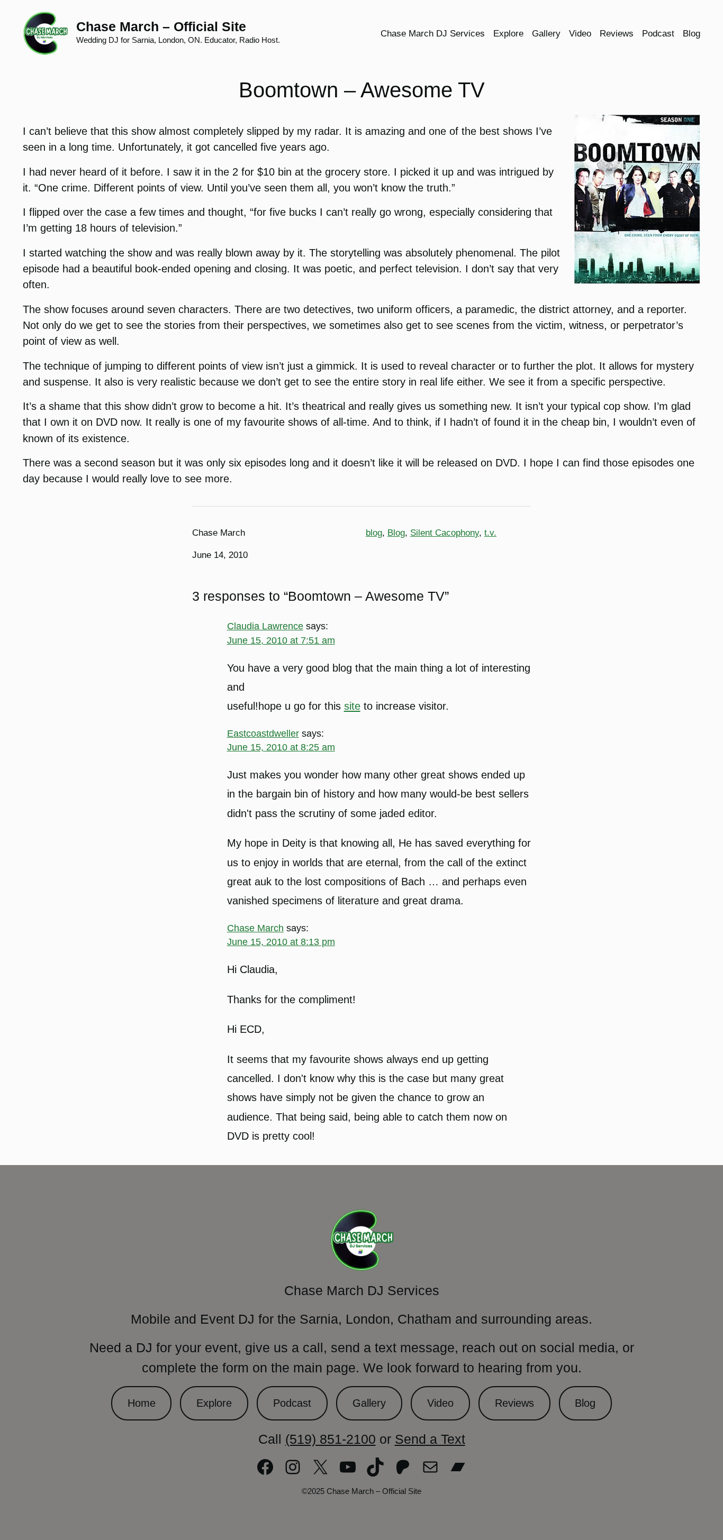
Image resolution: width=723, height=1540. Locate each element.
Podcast (292, 1403)
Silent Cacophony (444, 532)
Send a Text (430, 1439)
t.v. (490, 532)
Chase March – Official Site (161, 26)
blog (374, 532)
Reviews (514, 1403)
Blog (396, 532)
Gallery (369, 1403)
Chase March (255, 928)
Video (440, 1403)
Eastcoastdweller (263, 733)
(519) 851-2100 (330, 1439)
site (352, 706)
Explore (214, 1403)
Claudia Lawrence (265, 626)
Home (142, 1403)
